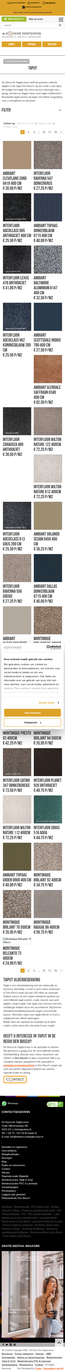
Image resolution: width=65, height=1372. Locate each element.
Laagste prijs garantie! (14, 1194)
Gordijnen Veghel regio (47, 1225)
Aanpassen (30, 722)
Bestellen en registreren (14, 1147)
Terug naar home (16, 61)
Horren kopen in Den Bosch (16, 1221)
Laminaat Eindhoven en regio (47, 1221)
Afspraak (32, 44)
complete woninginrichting (18, 1065)
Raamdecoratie (21, 1206)
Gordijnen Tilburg (11, 1228)
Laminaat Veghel (48, 1217)
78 (55, 132)
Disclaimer (7, 1354)
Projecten (52, 44)
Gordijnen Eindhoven (33, 1228)
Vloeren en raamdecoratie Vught (38, 1210)
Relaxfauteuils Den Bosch (16, 1198)
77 (49, 132)
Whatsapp (13, 1103)
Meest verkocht (25, 123)
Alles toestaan (32, 712)
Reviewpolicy (9, 1190)
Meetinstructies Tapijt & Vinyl (17, 1179)
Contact (11, 44)
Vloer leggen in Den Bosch (17, 1236)
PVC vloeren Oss (40, 1206)
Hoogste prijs (10, 126)
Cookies (39, 1365)
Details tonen (46, 702)
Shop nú (27, 12)
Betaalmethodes (10, 1154)
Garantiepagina (10, 1187)
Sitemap (39, 1354)
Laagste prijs (45, 123)
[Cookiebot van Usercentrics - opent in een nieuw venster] (46, 647)
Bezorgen (7, 1157)
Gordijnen (7, 1206)
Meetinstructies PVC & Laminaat (19, 1183)
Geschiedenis (9, 1150)
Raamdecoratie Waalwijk (15, 1176)
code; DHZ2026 (18, 12)
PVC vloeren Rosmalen (40, 1214)
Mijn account (36, 19)
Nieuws (6, 1172)
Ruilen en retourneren (13, 1165)
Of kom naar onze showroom (41, 12)
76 (43, 132)
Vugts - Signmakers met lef (49, 1368)
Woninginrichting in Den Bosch (46, 1232)
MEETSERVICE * (50, 3)
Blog (4, 1161)
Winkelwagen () (16, 19)
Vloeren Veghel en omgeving (18, 1225)
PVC (24, 1214)
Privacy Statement (24, 1354)
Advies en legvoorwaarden (30, 1357)
